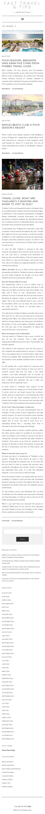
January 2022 (7, 725)
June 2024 (5, 636)
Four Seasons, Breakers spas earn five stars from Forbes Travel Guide (20, 63)
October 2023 (7, 650)
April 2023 (6, 671)
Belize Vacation (8, 765)
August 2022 (7, 700)
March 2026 (6, 600)
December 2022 (8, 685)
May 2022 (5, 710)
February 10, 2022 (7, 194)
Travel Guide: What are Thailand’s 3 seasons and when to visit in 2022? (20, 201)
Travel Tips (6, 783)
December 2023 (8, 643)
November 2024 (8, 621)
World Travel (7, 787)
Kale (29, 806)
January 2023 (7, 682)
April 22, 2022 (6, 120)
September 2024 (8, 628)
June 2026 (5, 596)
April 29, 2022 (6, 56)
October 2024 (7, 625)
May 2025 (5, 607)
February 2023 (7, 678)
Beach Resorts (6, 88)
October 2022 (7, 693)
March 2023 (6, 675)
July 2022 (5, 703)
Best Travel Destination (11, 769)
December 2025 (8, 604)
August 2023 (7, 657)
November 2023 (8, 646)
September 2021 (8, 739)
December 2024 (8, 618)
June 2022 (5, 707)
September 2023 (8, 653)
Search (22, 539)
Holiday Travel (8, 776)
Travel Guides (6, 520)
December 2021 (8, 728)
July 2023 (5, 660)
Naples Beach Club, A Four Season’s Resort (21, 126)
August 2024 (7, 632)
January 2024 (7, 639)
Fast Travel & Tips (22, 5)
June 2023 (5, 664)
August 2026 (7, 593)
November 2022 (8, 689)
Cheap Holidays (8, 772)
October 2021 (7, 735)
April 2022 (6, 714)
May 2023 (5, 668)
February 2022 (7, 721)
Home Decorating (8, 750)
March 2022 (6, 717)
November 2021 (8, 732)
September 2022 (8, 696)
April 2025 (6, 611)
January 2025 (7, 614)
